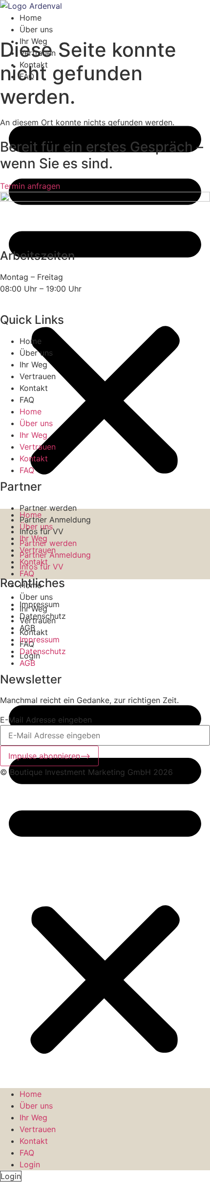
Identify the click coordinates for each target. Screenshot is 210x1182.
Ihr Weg (33, 1117)
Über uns (36, 29)
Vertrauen (38, 1129)
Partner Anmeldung (55, 519)
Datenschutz (43, 616)
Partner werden (48, 508)
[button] (105, 295)
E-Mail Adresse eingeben (46, 720)
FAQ (27, 573)
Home (31, 18)
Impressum (40, 604)
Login (30, 1164)
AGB (27, 628)
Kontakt (34, 1141)
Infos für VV (41, 531)
